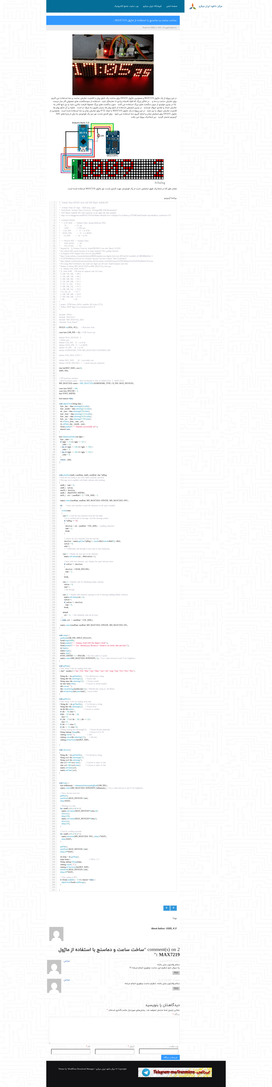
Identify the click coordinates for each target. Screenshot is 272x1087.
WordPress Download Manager (81, 1069)
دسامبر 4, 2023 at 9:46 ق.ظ (170, 961)
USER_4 (153, 28)
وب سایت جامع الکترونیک (126, 6)
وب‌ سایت (173, 1046)
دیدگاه (176, 1014)
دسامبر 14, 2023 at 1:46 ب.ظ (169, 980)
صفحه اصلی (171, 6)
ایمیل (131, 1046)
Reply (176, 972)
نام (88, 1046)
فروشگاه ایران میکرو (152, 6)
